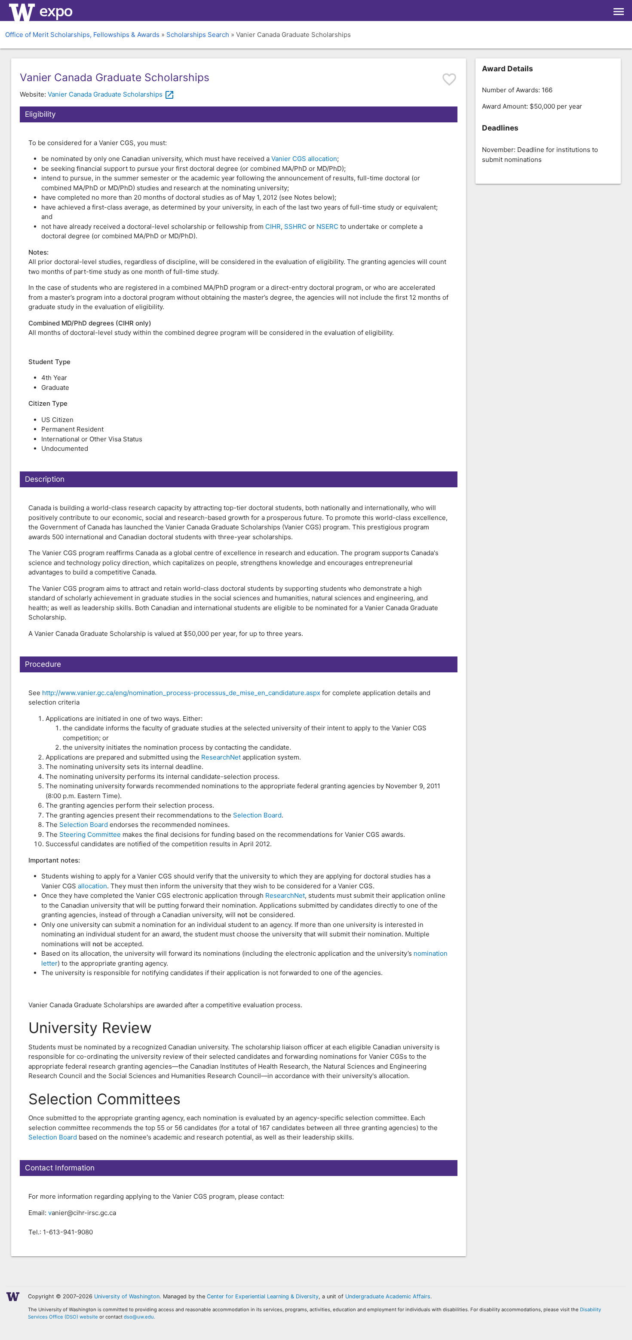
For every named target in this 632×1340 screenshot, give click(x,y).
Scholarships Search (197, 34)
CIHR (273, 226)
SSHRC (295, 226)
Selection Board (257, 815)
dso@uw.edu (139, 1317)
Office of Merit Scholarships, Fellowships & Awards (82, 34)
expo (55, 10)
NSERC (327, 226)
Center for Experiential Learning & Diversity (263, 1296)
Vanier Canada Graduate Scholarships (111, 94)
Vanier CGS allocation (304, 159)
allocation (92, 886)
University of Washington (127, 1296)
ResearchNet (221, 757)
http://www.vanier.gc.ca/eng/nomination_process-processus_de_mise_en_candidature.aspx (181, 693)
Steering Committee (90, 834)
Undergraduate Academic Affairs (387, 1296)
